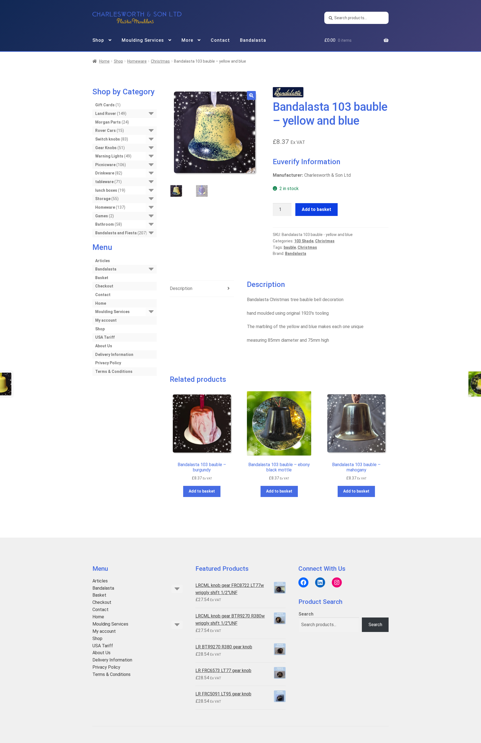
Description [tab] (181, 288)
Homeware (137, 61)
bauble (290, 247)
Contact (220, 40)
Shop (98, 40)
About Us (103, 346)
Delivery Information (114, 354)
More (187, 40)
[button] (251, 95)
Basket (101, 277)
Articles (102, 261)
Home (104, 61)
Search (305, 614)
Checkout (104, 286)
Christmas (160, 61)
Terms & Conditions (113, 371)
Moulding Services (143, 40)
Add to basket (316, 209)
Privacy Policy (108, 363)
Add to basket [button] (202, 491)
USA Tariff (105, 337)
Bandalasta (253, 40)
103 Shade (303, 241)
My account (106, 320)
